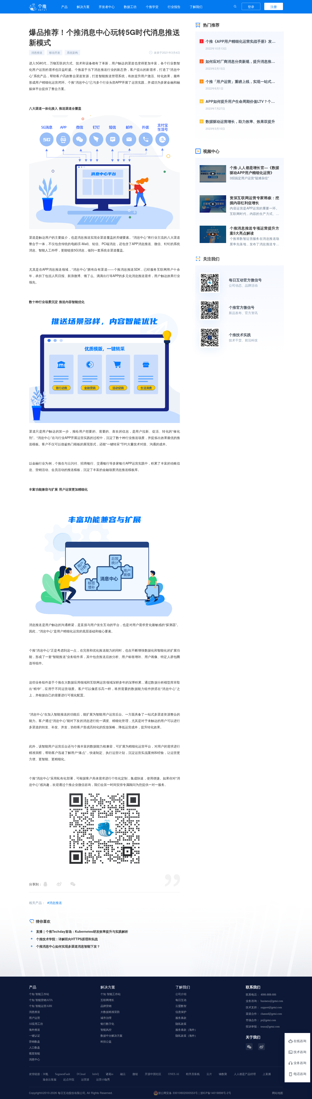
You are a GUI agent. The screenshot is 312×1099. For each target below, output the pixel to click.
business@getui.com (272, 1001)
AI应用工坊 (36, 1023)
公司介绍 (180, 994)
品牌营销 (105, 1006)
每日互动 (180, 1000)
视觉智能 (34, 1053)
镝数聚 (223, 1074)
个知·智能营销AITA (41, 1000)
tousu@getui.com (270, 1026)
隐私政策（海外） (186, 1035)
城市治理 (105, 1018)
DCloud (81, 1074)
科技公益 (105, 1041)
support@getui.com (271, 1007)
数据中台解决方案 (111, 1035)
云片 (209, 1074)
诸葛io (109, 1074)
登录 (251, 6)
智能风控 (105, 1029)
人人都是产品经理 (245, 1074)
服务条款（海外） (186, 1029)
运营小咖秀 (103, 1079)
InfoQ (95, 1074)
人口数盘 (34, 1047)
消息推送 (34, 1012)
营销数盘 (34, 1041)
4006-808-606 (268, 994)
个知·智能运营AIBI (40, 1006)
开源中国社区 (153, 1074)
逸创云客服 (49, 1079)
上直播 (267, 1074)
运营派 (85, 1079)
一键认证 (34, 1035)
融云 (123, 1074)
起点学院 (68, 1079)
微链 (135, 1074)
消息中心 (34, 1059)
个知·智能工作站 (39, 994)
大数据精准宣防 (110, 1012)
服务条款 (180, 1018)
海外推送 (34, 1029)
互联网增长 (107, 1000)
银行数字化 (107, 1023)
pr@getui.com (268, 1020)
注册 (273, 6)
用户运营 (34, 1018)
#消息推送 (54, 902)
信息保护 (180, 1012)
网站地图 (277, 1093)
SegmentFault (62, 1074)
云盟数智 (180, 1006)
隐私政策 (180, 1023)
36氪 (45, 1074)
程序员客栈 (193, 1074)
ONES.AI (173, 1074)
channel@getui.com (271, 1013)
